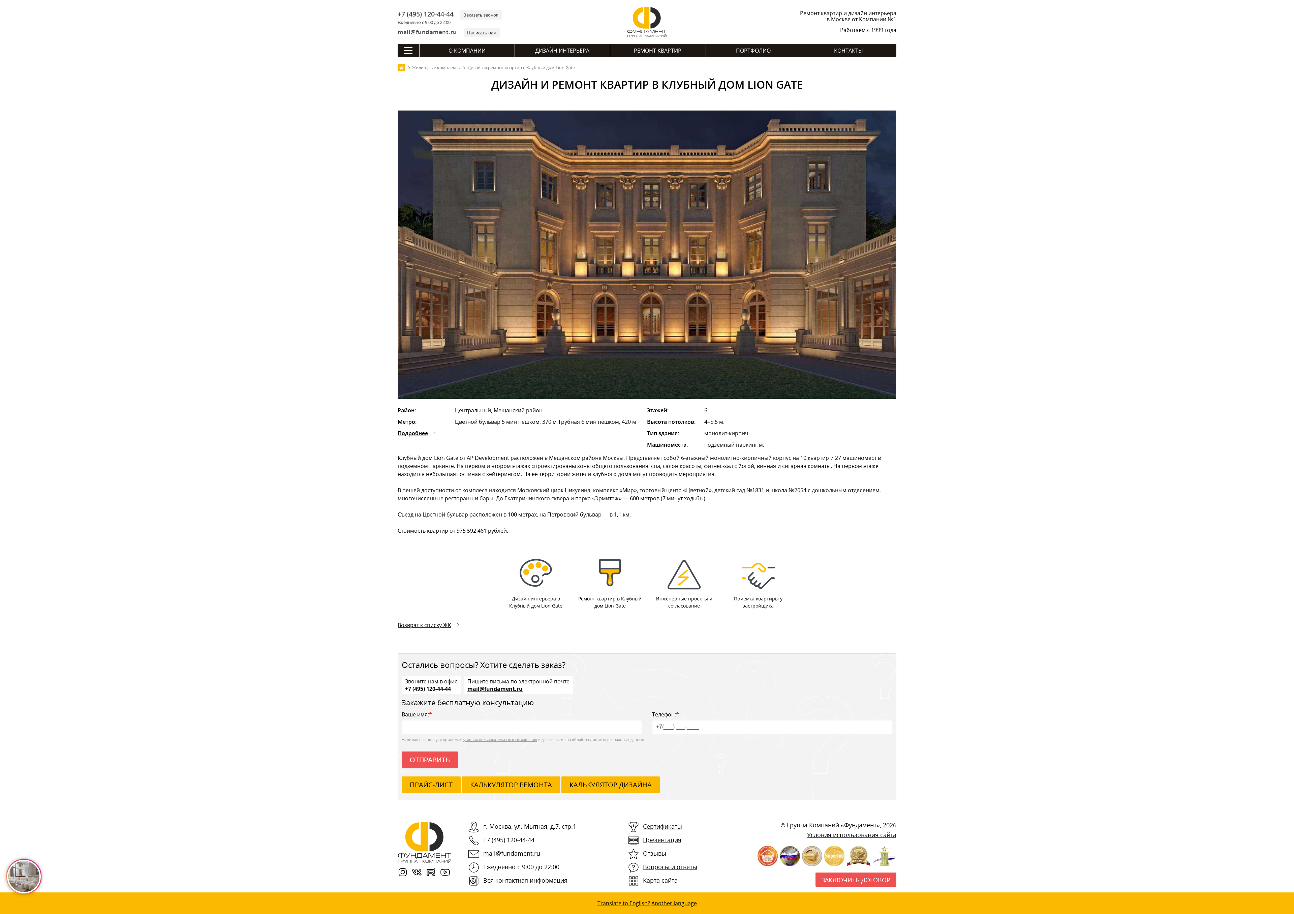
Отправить (430, 760)
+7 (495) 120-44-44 (426, 14)
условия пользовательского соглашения (500, 739)
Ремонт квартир (657, 50)
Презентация (662, 840)
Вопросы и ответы (670, 867)
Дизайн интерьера (562, 50)
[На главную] (401, 67)
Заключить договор (856, 880)
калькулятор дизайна (610, 784)
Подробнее (413, 433)
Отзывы (654, 853)
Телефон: (665, 714)
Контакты (848, 50)
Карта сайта (660, 880)
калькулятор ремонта (511, 784)
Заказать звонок (481, 15)
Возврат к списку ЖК (424, 625)
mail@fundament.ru (427, 32)
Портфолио (753, 50)
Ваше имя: (417, 714)
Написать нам (482, 33)
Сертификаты (662, 826)
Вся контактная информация (525, 880)
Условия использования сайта (851, 835)
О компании (467, 50)
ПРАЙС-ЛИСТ (431, 784)
